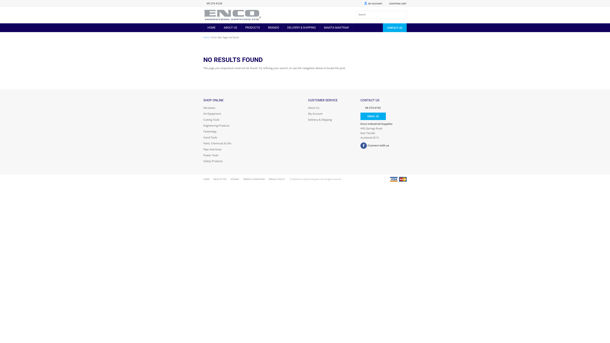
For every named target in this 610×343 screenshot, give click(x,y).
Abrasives (209, 108)
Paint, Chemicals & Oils (217, 143)
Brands (273, 27)
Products (252, 27)
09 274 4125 (373, 108)
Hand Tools (210, 137)
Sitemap (234, 179)
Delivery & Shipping (301, 27)
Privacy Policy (277, 179)
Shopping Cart (398, 4)
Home (211, 27)
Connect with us (378, 145)
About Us (230, 27)
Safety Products (213, 161)
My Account (375, 4)
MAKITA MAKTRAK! (336, 27)
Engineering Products (216, 125)
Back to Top (220, 179)
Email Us (373, 116)
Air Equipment (212, 113)
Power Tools (210, 155)
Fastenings (210, 131)
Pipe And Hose (212, 149)
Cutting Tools (211, 119)
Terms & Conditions (254, 179)
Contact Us (394, 27)
